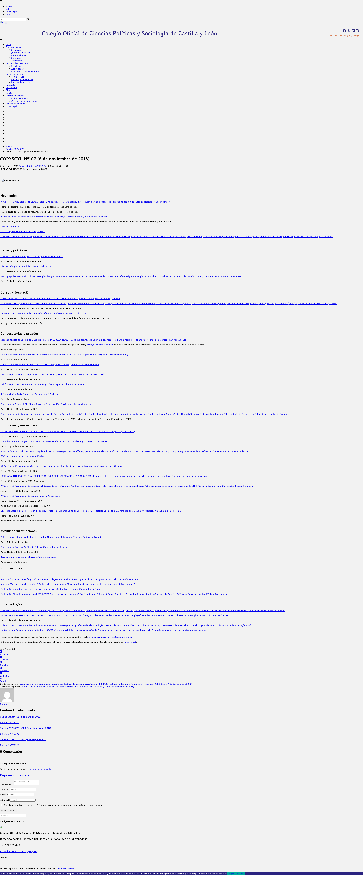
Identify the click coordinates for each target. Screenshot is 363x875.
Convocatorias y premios (24, 101)
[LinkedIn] (353, 31)
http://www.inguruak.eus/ (100, 344)
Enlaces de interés (20, 82)
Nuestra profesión (15, 74)
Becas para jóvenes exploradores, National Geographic (28, 557)
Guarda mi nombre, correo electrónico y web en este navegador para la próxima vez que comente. (53, 805)
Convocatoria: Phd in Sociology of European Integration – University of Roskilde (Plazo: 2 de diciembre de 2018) (77, 686)
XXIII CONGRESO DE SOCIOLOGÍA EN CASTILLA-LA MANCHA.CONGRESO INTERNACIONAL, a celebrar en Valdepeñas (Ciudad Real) (67, 431)
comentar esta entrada (39, 769)
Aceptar (231, 873)
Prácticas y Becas (20, 98)
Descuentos (11, 87)
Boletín (9, 93)
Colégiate (10, 85)
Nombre (5, 789)
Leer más (240, 873)
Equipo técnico (19, 55)
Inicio (8, 44)
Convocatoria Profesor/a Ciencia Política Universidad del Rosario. (34, 547)
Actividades (17, 68)
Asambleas (16, 60)
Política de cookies (15, 103)
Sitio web (4, 800)
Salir (8, 9)
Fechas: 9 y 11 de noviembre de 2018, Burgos (22, 231)
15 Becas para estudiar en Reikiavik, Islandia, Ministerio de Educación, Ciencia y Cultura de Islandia (51, 537)
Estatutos (16, 58)
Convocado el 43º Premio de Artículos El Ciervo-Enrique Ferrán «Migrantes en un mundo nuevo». (49, 364)
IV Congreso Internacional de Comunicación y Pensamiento (30, 496)
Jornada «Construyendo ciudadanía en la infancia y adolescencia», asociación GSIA (43, 313)
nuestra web (130, 642)
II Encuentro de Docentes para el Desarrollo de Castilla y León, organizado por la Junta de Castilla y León (53, 216)
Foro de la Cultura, (9, 226)
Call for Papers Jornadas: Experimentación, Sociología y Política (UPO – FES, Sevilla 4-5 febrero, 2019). (52, 374)
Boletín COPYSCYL (15, 149)
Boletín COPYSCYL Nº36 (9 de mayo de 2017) (23, 739)
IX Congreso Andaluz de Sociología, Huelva (22, 456)
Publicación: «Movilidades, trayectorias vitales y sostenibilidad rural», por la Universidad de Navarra (52, 589)
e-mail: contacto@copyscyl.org (19, 851)
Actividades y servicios (17, 63)
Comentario (7, 784)
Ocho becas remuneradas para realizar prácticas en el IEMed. (31, 256)
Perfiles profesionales (22, 79)
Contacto (10, 14)
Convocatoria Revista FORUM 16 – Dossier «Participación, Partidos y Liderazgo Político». (46, 404)
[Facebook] (344, 31)
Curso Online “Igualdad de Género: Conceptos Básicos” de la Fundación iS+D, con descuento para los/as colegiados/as (60, 298)
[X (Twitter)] (349, 31)
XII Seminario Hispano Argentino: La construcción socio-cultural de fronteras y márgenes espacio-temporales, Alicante (61, 466)
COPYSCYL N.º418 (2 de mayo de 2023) (20, 716)
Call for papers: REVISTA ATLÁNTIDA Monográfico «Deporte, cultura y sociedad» (42, 384)
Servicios (16, 66)
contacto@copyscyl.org (344, 35)
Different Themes (65, 868)
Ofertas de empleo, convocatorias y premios (109, 637)
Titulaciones (17, 76)
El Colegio (16, 50)
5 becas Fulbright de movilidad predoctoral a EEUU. (26, 266)
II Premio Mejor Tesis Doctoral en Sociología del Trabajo (29, 394)
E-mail (4, 794)
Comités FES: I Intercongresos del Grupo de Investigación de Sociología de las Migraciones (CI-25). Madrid (54, 441)
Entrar (9, 6)
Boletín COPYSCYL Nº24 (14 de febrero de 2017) (25, 728)
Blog (8, 90)
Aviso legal (11, 11)
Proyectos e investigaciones (25, 71)
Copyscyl (23, 166)
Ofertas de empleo (15, 95)
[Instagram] (357, 31)
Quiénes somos (13, 47)
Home (9, 146)
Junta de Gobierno (20, 52)
